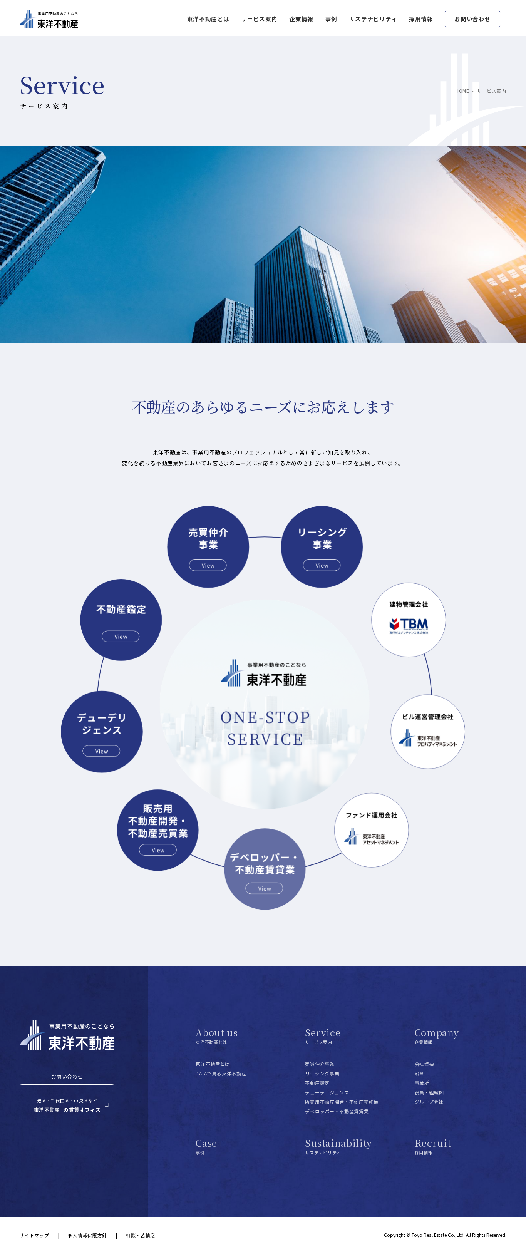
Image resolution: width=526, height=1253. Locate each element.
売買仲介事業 (319, 1063)
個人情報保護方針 (87, 1235)
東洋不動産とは (213, 1063)
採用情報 (421, 19)
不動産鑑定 (120, 620)
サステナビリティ (373, 19)
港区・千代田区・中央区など (67, 1100)
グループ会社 (429, 1101)
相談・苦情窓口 (143, 1235)
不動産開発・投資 (158, 830)
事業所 (422, 1082)
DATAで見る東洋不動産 (221, 1073)
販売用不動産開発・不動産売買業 (341, 1101)
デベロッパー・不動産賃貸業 (337, 1111)
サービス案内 (259, 19)
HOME (462, 90)
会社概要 (424, 1063)
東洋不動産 (49, 19)
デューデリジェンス (102, 731)
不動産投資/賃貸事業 (265, 868)
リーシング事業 (322, 547)
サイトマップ (34, 1235)
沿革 (419, 1073)
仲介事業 (207, 547)
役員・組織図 (429, 1092)
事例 (331, 19)
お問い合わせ (472, 19)
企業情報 (301, 19)
